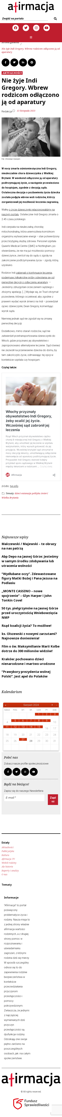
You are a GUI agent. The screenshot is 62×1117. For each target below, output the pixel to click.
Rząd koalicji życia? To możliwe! (26, 625)
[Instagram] (36, 28)
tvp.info (14, 486)
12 (15, 726)
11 (7, 726)
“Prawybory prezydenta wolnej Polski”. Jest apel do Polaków (26, 673)
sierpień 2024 (31, 704)
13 (23, 726)
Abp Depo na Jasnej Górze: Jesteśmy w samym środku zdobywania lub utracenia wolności (30, 561)
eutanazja (26, 493)
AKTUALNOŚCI (12, 73)
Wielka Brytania (10, 497)
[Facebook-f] (8, 772)
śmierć (44, 493)
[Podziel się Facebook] (6, 62)
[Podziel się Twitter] (14, 62)
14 (30, 726)
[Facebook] (15, 28)
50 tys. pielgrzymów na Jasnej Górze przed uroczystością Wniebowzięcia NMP (30, 613)
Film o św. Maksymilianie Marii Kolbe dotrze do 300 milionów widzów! (31, 648)
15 (38, 726)
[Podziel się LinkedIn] (23, 62)
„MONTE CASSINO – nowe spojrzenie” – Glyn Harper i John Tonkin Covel (27, 595)
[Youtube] (46, 28)
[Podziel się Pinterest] (32, 62)
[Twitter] (26, 28)
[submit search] (54, 19)
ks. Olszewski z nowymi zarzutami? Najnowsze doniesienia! (29, 636)
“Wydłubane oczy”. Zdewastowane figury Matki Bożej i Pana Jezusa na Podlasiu (29, 578)
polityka (36, 493)
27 (23, 739)
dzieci (18, 493)
